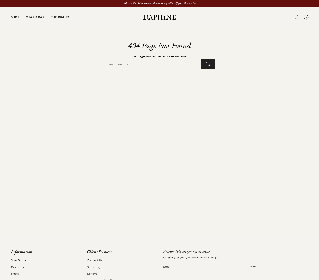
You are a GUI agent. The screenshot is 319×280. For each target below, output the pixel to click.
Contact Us (95, 260)
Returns (92, 273)
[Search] (208, 64)
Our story (17, 267)
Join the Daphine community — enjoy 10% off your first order (159, 3)
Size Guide (18, 260)
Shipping (93, 267)
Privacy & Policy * (208, 257)
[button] (15, 17)
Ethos (15, 273)
